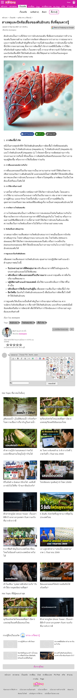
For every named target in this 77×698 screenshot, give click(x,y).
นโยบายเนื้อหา (42, 689)
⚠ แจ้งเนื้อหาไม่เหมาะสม (60, 329)
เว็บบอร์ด (22, 6)
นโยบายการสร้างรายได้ (57, 689)
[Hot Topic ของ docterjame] (7, 337)
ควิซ (63, 6)
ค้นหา (44, 12)
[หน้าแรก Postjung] (10, 2)
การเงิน (35, 679)
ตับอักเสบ (34, 146)
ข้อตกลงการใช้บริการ (10, 689)
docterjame (12, 30)
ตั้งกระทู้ (54, 12)
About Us (70, 689)
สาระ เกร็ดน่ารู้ (32, 635)
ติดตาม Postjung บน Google (64, 27)
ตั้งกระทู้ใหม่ (38, 667)
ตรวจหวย (13, 6)
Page (42, 679)
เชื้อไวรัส (40, 323)
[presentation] (12, 358)
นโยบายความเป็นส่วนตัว (27, 689)
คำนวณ (70, 6)
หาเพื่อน (31, 6)
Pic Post (56, 7)
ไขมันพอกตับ (27, 323)
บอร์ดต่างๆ (34, 12)
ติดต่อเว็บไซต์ (22, 693)
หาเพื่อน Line (47, 6)
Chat (38, 7)
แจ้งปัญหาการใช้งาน (35, 693)
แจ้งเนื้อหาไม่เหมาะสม (52, 693)
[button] (13, 358)
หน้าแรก (4, 6)
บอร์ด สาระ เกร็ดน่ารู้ (24, 18)
